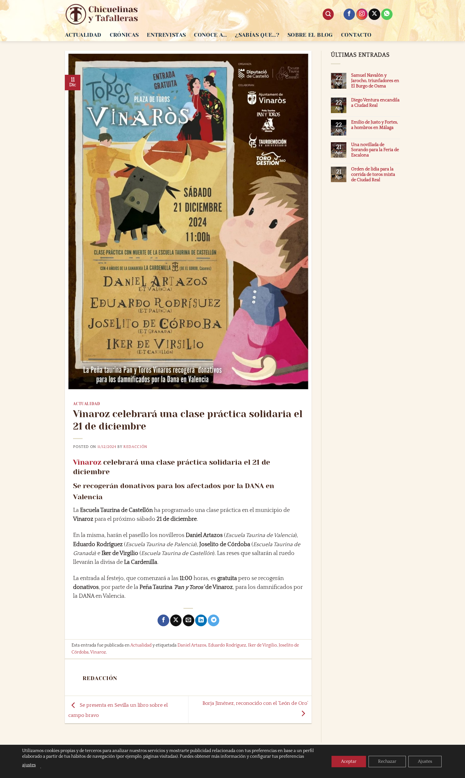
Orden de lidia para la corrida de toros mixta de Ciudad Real (373, 174)
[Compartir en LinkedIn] (201, 620)
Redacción (135, 447)
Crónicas (124, 35)
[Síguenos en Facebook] (349, 14)
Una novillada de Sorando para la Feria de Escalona (375, 150)
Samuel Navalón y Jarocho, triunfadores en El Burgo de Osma (375, 81)
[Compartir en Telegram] (213, 620)
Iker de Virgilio (262, 645)
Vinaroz (87, 462)
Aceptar (348, 761)
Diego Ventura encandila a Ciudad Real (375, 103)
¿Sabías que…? (257, 35)
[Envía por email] (188, 620)
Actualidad (83, 35)
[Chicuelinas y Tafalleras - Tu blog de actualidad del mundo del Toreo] (102, 14)
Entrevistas (166, 35)
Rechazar (387, 761)
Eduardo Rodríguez (227, 645)
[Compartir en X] (176, 620)
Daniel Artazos (191, 645)
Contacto (356, 35)
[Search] (328, 14)
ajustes (29, 765)
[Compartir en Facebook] (163, 620)
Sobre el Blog (310, 35)
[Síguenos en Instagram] (362, 14)
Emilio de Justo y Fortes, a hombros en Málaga (374, 125)
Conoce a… (210, 35)
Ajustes (425, 761)
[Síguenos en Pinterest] (387, 14)
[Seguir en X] (374, 14)
